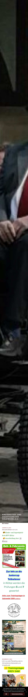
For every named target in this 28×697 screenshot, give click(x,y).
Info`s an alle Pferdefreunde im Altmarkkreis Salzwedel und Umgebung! (12, 663)
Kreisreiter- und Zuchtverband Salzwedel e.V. (11, 517)
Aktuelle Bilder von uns (9, 530)
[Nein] (26, 692)
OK (6, 694)
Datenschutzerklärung (17, 694)
